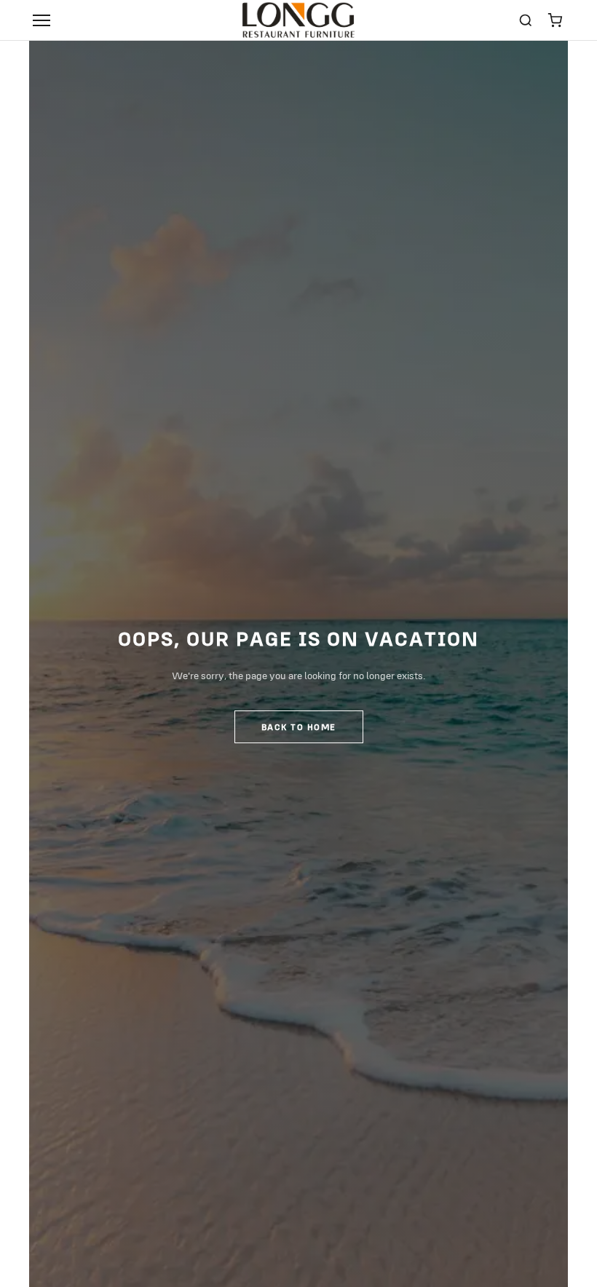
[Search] (526, 20)
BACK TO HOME (298, 726)
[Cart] (555, 20)
